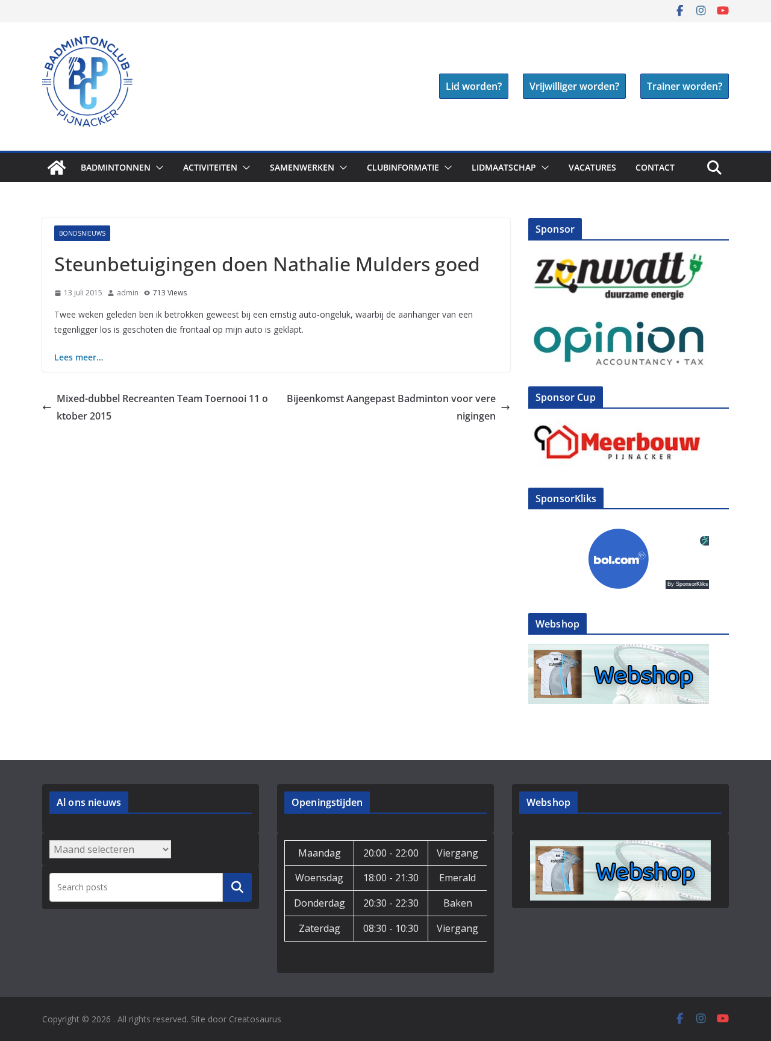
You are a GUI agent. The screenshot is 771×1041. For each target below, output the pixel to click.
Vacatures (592, 167)
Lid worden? (474, 86)
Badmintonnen (116, 167)
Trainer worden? (684, 86)
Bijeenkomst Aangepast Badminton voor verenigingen (391, 407)
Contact (655, 167)
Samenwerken (302, 167)
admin (128, 293)
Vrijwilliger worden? (574, 86)
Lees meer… (78, 357)
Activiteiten (210, 167)
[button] (157, 167)
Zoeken (237, 886)
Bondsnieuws (82, 233)
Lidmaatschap (504, 167)
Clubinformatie (403, 167)
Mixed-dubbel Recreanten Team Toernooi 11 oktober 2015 (162, 407)
